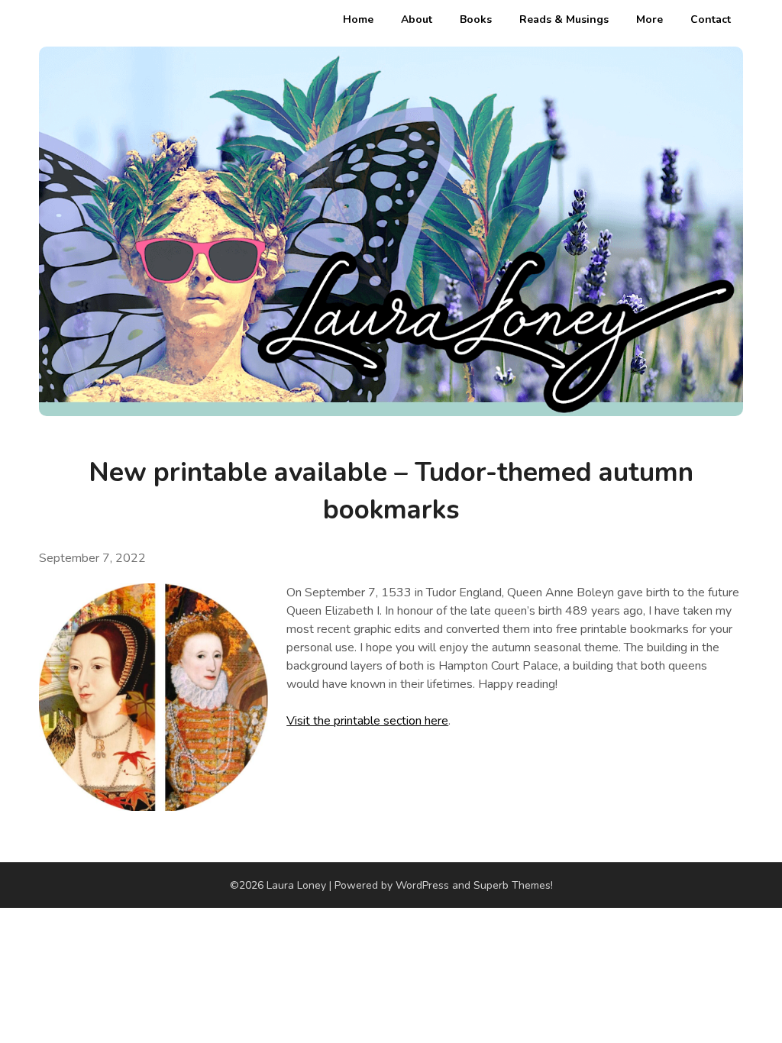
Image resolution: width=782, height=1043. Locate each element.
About (416, 19)
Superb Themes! (513, 885)
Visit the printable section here (367, 720)
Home (358, 19)
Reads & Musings (564, 19)
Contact (710, 19)
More (649, 19)
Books (476, 19)
